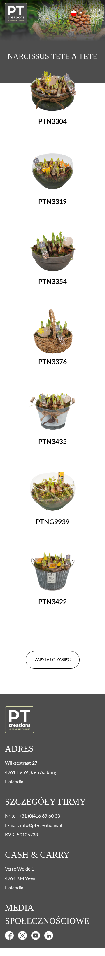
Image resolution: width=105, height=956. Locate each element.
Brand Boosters (66, 952)
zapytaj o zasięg (53, 659)
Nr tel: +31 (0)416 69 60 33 (32, 815)
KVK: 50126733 (21, 834)
